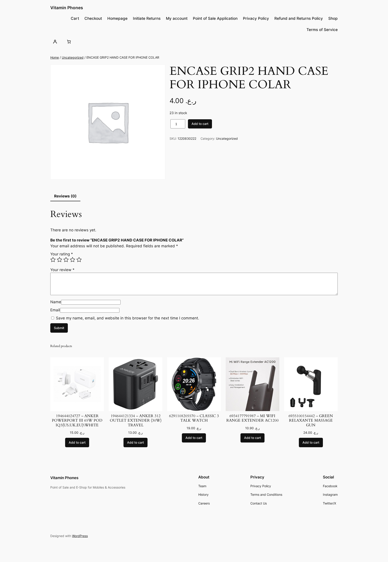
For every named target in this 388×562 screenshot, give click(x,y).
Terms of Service (322, 29)
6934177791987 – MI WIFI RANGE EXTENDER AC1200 (252, 418)
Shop (333, 18)
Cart (75, 18)
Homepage (117, 18)
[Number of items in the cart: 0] (68, 41)
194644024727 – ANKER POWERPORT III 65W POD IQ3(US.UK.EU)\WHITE (77, 420)
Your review (62, 270)
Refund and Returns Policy (298, 18)
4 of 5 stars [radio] (72, 259)
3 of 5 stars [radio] (66, 259)
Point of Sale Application (215, 18)
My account (176, 18)
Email (55, 310)
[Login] (55, 41)
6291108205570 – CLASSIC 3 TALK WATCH (194, 418)
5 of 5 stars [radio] (79, 259)
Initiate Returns (147, 18)
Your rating (61, 254)
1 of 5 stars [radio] (53, 259)
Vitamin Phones (66, 7)
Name (55, 302)
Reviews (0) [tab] (65, 196)
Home (54, 57)
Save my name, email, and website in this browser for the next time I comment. (127, 318)
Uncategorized (73, 57)
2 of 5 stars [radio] (59, 259)
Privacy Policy (256, 18)
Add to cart (200, 124)
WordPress (80, 536)
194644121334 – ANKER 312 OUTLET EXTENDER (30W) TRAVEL (135, 420)
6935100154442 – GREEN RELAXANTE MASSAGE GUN (311, 420)
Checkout (93, 18)
